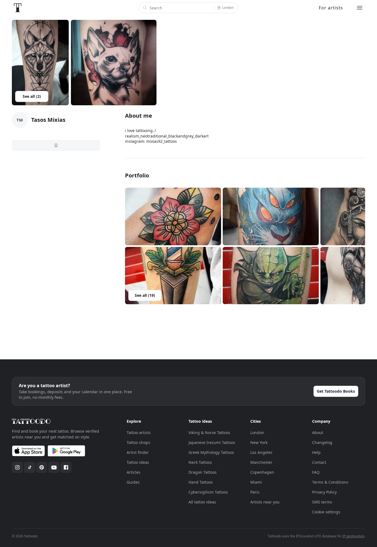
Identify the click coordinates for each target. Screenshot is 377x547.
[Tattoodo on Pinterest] (41, 467)
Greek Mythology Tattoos (211, 452)
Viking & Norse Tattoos (209, 432)
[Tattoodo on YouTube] (53, 467)
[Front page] (17, 7)
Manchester (261, 462)
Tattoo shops (138, 442)
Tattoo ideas (138, 462)
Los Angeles (261, 452)
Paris (254, 492)
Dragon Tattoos (203, 472)
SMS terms (322, 502)
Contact (319, 462)
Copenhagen (262, 472)
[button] (173, 216)
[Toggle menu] (359, 7)
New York (258, 442)
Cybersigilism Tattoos (208, 492)
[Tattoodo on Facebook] (65, 467)
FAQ (316, 472)
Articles (133, 472)
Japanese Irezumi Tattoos (212, 442)
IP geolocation (353, 536)
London (257, 432)
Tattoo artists (139, 432)
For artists (331, 8)
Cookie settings (326, 511)
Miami (256, 482)
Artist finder (138, 452)
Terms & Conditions (330, 482)
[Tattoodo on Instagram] (17, 467)
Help (316, 452)
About (317, 432)
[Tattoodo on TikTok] (29, 467)
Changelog (322, 442)
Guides (133, 482)
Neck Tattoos (200, 462)
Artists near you (265, 502)
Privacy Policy (324, 492)
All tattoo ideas (202, 502)
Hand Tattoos (201, 482)
